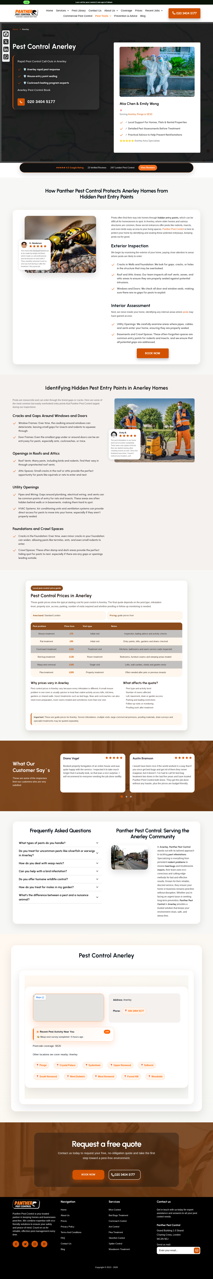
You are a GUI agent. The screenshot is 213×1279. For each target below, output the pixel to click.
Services (61, 10)
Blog (142, 15)
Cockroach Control (117, 1221)
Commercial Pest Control (77, 15)
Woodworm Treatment (119, 1249)
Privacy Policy (67, 1226)
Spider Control (115, 1243)
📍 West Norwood (104, 1076)
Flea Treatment (116, 1232)
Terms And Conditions (71, 1232)
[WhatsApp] (6, 57)
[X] (6, 42)
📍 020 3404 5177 (134, 1011)
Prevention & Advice (125, 15)
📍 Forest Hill (131, 1076)
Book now (152, 353)
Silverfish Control (117, 1238)
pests (185, 312)
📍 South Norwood (46, 1076)
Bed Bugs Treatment (118, 1215)
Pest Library (79, 10)
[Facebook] (6, 34)
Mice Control (115, 1209)
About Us (109, 10)
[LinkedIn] (6, 49)
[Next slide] (198, 772)
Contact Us (95, 10)
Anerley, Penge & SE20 (140, 114)
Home (49, 10)
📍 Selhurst (147, 1065)
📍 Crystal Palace (65, 1065)
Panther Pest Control (173, 229)
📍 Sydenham (92, 1065)
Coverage (126, 10)
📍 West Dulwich (76, 1076)
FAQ (63, 1238)
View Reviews (148, 167)
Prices (138, 10)
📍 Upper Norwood (120, 1065)
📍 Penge (41, 1065)
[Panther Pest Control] (26, 13)
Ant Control (114, 1226)
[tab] (122, 796)
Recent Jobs (152, 10)
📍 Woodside (155, 1076)
